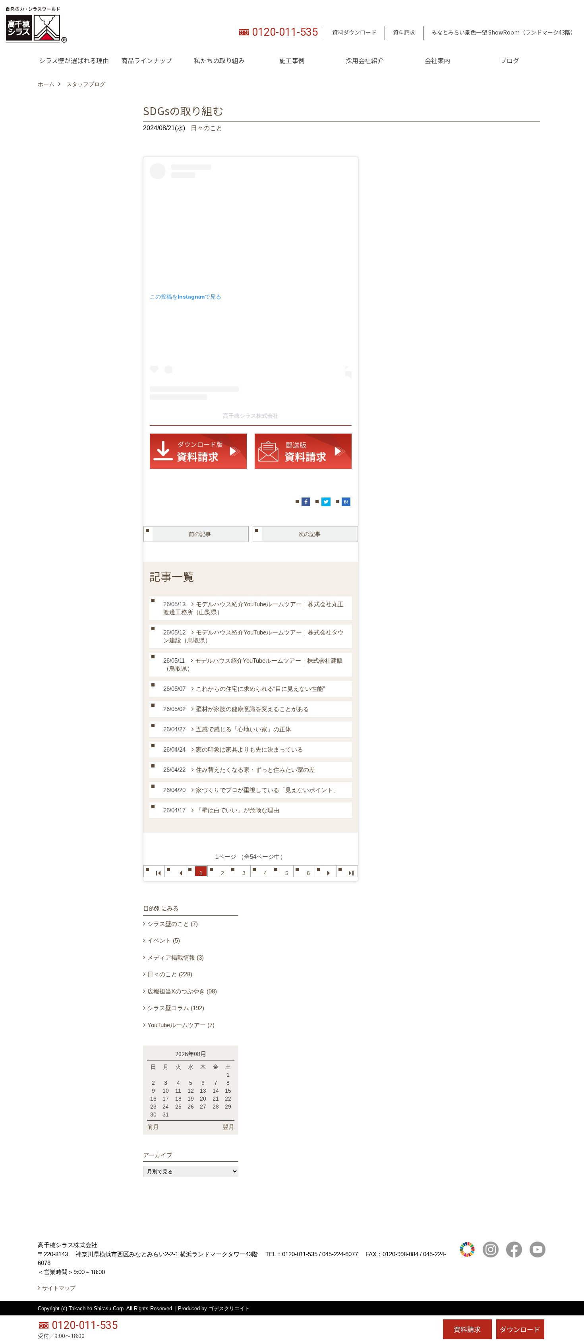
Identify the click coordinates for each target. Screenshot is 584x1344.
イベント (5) (163, 940)
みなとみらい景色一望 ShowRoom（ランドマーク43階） (503, 32)
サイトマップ (58, 1288)
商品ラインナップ (146, 60)
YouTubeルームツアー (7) (181, 1025)
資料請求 (404, 32)
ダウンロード (520, 1329)
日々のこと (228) (169, 974)
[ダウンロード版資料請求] (198, 450)
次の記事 (309, 534)
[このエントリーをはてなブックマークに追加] (346, 502)
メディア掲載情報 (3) (175, 957)
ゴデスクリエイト (229, 1308)
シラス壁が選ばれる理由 (74, 60)
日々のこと (206, 128)
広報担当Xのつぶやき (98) (182, 991)
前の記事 (200, 534)
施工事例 (292, 60)
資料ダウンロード (354, 32)
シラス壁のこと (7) (172, 923)
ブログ (509, 60)
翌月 (228, 1126)
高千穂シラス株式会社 (250, 416)
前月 (153, 1126)
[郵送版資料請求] (303, 450)
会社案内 (437, 60)
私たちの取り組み (219, 60)
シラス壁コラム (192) (175, 1008)
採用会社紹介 (365, 60)
